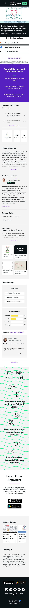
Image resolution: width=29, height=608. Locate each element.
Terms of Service (20, 61)
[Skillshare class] (10, 529)
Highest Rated (6, 332)
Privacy (21, 593)
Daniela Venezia (12, 338)
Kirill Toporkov (6, 254)
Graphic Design (7, 220)
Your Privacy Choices (13, 600)
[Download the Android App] (20, 582)
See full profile (6, 206)
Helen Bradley (12, 179)
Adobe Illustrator (7, 216)
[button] (3, 3)
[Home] (13, 3)
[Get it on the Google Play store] (14, 506)
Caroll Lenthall (6, 270)
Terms (14, 595)
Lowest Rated (13, 332)
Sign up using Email (14, 58)
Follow (16, 179)
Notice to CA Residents (14, 601)
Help (16, 593)
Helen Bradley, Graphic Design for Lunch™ (13, 33)
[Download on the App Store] (14, 501)
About (6, 593)
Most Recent (20, 332)
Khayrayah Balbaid (19, 271)
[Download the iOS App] (8, 582)
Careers (11, 593)
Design (17, 216)
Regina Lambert (19, 255)
